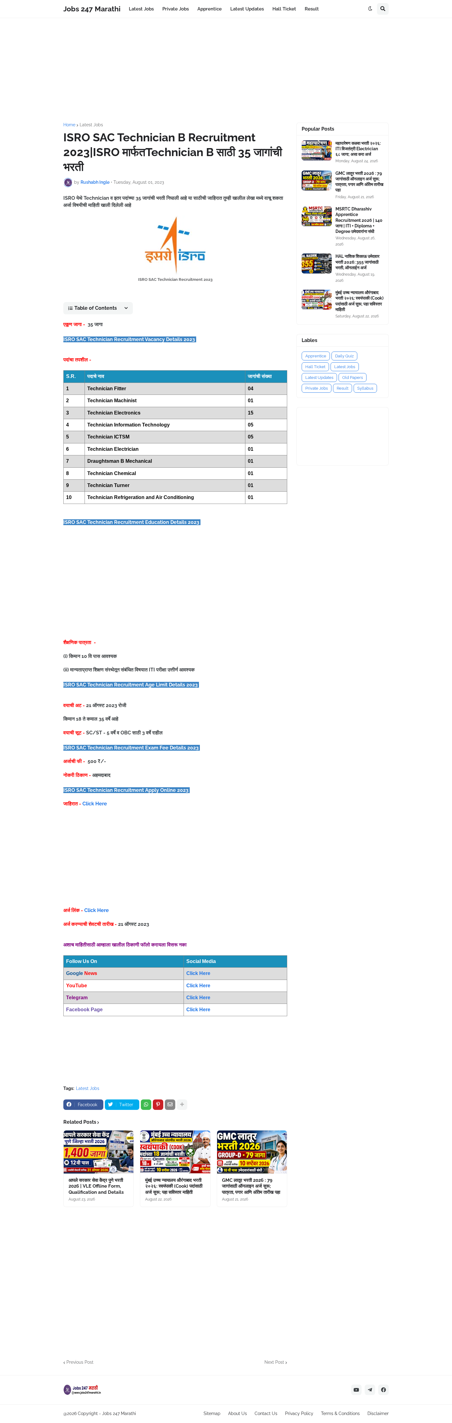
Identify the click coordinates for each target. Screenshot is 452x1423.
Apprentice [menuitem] (209, 9)
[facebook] (383, 1390)
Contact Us (266, 1413)
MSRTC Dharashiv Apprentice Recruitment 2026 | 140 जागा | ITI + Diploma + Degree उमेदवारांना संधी (359, 220)
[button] (370, 9)
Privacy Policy (299, 1413)
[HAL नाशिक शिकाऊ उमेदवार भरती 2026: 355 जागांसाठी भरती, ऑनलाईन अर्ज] (317, 263)
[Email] (170, 1104)
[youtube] (356, 1390)
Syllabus (365, 388)
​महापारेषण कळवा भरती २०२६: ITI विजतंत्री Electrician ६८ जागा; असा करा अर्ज (358, 149)
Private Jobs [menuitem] (175, 9)
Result (342, 388)
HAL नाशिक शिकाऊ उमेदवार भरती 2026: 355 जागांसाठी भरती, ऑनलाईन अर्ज (357, 262)
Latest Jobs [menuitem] (141, 9)
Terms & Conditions (340, 1413)
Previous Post (79, 1362)
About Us (237, 1413)
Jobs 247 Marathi (92, 9)
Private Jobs (316, 388)
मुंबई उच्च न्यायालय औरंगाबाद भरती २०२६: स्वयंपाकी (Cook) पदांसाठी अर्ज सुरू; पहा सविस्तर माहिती (173, 1186)
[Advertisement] (226, 70)
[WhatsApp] (146, 1104)
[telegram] (370, 1390)
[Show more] (182, 1104)
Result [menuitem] (312, 9)
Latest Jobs (91, 125)
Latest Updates (319, 377)
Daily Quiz (344, 356)
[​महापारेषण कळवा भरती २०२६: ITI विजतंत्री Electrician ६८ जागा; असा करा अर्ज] (317, 150)
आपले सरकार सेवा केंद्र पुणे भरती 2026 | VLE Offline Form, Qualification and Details (96, 1186)
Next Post (274, 1362)
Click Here (94, 804)
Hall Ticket (315, 366)
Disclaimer (378, 1413)
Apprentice (315, 356)
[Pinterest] (158, 1104)
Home (69, 125)
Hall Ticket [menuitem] (284, 9)
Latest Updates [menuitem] (247, 9)
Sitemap (212, 1413)
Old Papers (352, 377)
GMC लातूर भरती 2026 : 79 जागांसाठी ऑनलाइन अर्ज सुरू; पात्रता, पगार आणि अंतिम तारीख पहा (251, 1186)
